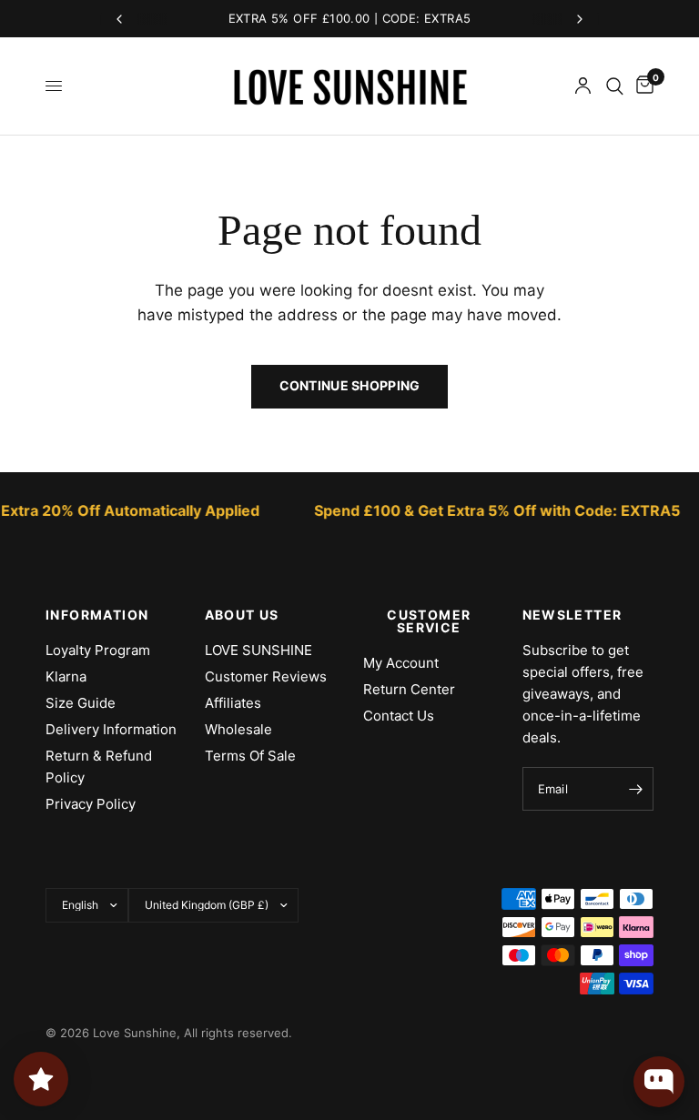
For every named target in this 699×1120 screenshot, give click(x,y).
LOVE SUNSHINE (258, 650)
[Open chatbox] (658, 1081)
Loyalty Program (98, 650)
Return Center (409, 689)
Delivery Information (111, 729)
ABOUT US (242, 615)
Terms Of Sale (250, 755)
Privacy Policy (91, 803)
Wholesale (238, 729)
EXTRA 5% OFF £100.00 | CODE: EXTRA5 (349, 18)
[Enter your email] (635, 789)
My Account (401, 662)
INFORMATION (97, 615)
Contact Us (398, 715)
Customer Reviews (266, 676)
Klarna (66, 676)
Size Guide (81, 702)
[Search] (615, 86)
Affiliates (233, 702)
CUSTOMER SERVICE (429, 621)
